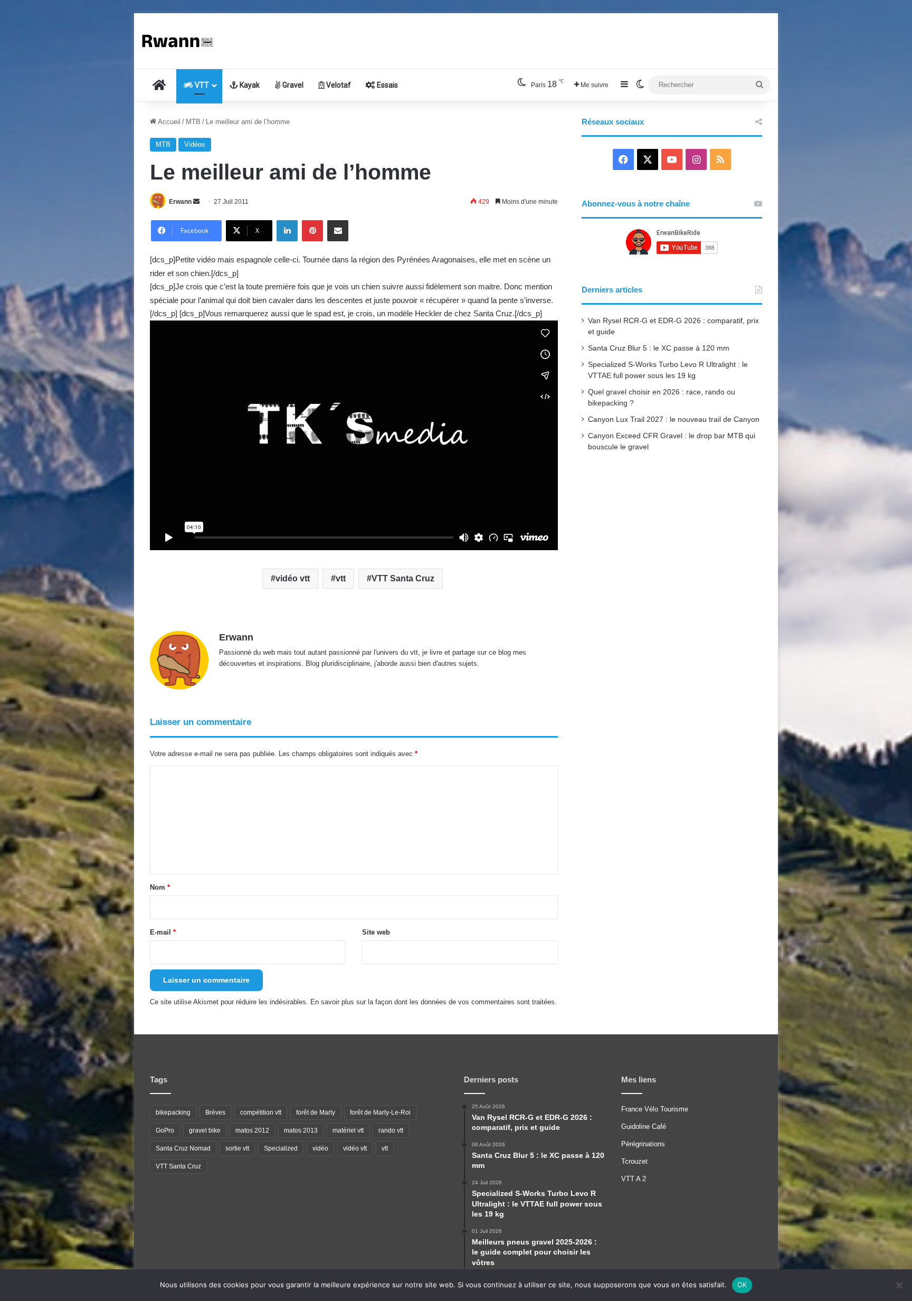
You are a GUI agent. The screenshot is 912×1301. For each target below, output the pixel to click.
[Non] (899, 1285)
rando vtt (390, 1130)
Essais (386, 85)
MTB (193, 122)
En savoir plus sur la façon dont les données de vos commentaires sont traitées (432, 1002)
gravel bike (205, 1130)
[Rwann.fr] (181, 41)
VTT (201, 85)
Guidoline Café (643, 1126)
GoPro (165, 1130)
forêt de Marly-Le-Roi (380, 1112)
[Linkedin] (287, 230)
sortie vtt (237, 1148)
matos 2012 (252, 1130)
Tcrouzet (634, 1161)
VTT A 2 (633, 1179)
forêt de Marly (315, 1112)
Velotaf (338, 85)
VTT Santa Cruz (403, 578)
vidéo (320, 1148)
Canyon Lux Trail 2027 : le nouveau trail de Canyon (673, 419)
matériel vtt (348, 1130)
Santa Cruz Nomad (183, 1148)
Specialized (281, 1148)
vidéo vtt (293, 578)
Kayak (249, 85)
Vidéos (194, 144)
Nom (160, 887)
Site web (376, 932)
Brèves (215, 1112)
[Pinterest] (312, 230)
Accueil (168, 122)
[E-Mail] (337, 230)
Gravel (292, 85)
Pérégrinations (643, 1144)
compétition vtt (260, 1112)
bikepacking (173, 1112)
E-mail (163, 932)
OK (742, 1284)
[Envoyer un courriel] (196, 201)
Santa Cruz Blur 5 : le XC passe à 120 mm (658, 348)
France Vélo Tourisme (654, 1109)
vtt (341, 578)
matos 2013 (301, 1130)
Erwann (180, 201)
